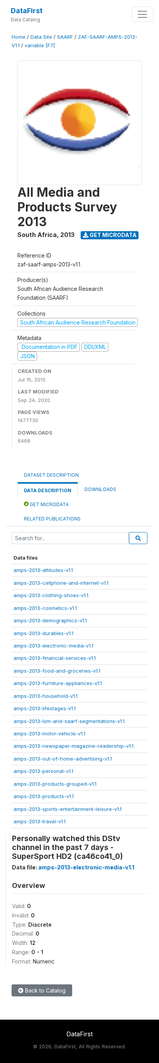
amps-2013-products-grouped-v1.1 (55, 784)
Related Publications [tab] (52, 519)
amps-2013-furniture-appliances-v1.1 (58, 683)
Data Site (41, 37)
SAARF (65, 37)
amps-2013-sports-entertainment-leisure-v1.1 (68, 809)
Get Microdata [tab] (49, 504)
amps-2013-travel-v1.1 (40, 821)
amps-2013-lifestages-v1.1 (45, 708)
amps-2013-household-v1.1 (46, 696)
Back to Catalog (45, 990)
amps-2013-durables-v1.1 (43, 633)
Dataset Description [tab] (51, 475)
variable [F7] (40, 45)
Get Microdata (112, 235)
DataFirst (26, 11)
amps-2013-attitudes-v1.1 (43, 570)
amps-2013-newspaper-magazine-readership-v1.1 (74, 746)
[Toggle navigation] (142, 14)
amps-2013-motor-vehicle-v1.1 (49, 733)
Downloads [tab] (100, 489)
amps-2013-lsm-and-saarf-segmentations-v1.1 (69, 721)
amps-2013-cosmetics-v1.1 (45, 608)
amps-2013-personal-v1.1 (43, 771)
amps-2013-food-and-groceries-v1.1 (57, 671)
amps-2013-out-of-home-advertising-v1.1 (63, 759)
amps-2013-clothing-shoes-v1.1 (51, 595)
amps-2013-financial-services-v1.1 (55, 658)
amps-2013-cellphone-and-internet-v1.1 (61, 583)
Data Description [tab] (47, 490)
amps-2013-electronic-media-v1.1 (53, 645)
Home (18, 37)
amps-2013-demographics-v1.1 (50, 620)
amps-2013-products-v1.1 (44, 796)
